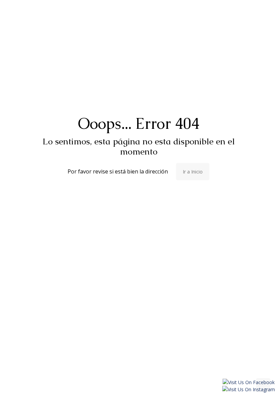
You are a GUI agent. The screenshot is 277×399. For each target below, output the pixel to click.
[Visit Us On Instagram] (248, 389)
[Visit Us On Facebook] (248, 382)
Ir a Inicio (193, 171)
